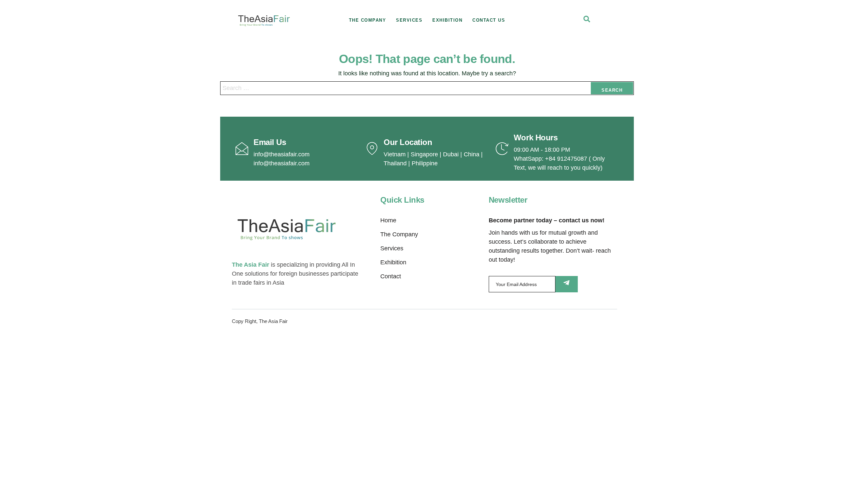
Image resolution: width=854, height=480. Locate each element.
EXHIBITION (447, 20)
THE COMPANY (367, 20)
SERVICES (409, 20)
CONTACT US (488, 20)
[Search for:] (427, 88)
